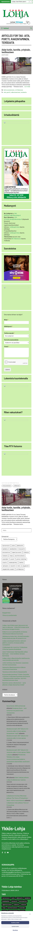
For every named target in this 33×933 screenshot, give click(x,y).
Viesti (6, 346)
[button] (31, 28)
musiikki (5, 559)
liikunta (4, 555)
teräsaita (24, 92)
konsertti (22, 549)
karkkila (5, 549)
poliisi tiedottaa (21, 559)
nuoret (12, 559)
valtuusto (5, 566)
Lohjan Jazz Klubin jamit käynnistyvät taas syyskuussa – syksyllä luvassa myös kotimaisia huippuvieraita (19, 1)
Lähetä (7, 369)
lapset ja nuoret (16, 552)
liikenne (26, 552)
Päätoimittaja (14, 483)
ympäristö (25, 566)
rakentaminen (15, 92)
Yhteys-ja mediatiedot (9, 615)
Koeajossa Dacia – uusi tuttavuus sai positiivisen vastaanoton (17, 710)
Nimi (6, 320)
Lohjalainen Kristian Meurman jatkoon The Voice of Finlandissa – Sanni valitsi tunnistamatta (18, 798)
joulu (13, 545)
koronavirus (6, 552)
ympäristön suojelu (8, 569)
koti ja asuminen (9, 90)
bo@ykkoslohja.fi (15, 215)
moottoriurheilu (20, 555)
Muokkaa (15, 930)
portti (8, 92)
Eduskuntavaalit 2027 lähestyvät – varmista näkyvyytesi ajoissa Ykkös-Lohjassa (19, 752)
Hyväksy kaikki (15, 922)
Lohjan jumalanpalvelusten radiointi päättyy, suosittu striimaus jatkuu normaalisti (14, 643)
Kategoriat (5, 536)
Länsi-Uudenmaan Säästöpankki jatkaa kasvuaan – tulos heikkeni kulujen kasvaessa (15, 654)
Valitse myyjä (9, 333)
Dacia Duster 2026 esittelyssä (16, 706)
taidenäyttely (13, 562)
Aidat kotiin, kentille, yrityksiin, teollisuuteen (16, 51)
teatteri (21, 562)
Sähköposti (8, 326)
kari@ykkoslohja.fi (16, 219)
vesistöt (12, 566)
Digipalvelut (6, 613)
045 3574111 (19, 876)
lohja (11, 555)
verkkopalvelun (14, 227)
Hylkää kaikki (15, 926)
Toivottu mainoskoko (11, 340)
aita (5, 92)
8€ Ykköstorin (16, 238)
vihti (18, 566)
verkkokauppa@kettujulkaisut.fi (12, 872)
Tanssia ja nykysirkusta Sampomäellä (14, 672)
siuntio (4, 562)
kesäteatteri (13, 549)
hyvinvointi (6, 545)
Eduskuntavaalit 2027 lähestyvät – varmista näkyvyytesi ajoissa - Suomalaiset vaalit (18, 731)
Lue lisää (27, 86)
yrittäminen (19, 90)
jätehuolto (20, 545)
